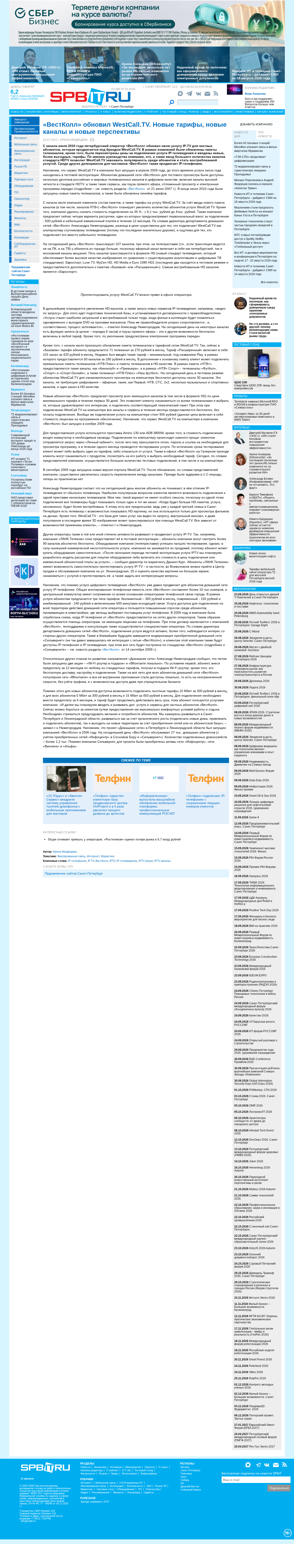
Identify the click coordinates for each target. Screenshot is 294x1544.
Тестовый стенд (174, 111)
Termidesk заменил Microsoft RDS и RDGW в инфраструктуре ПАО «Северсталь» (90, 72)
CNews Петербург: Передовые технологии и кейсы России (255, 993)
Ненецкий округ (21, 493)
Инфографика (245, 111)
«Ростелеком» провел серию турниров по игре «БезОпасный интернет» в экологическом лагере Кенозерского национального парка (22, 348)
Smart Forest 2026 (260, 1359)
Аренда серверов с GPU (95, 1501)
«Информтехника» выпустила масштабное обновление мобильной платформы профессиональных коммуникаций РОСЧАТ (157, 804)
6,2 (14, 91)
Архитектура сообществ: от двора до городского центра (250, 1121)
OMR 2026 (256, 1105)
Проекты (91, 111)
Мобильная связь (25, 144)
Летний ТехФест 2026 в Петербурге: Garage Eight (257, 624)
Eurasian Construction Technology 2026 (255, 958)
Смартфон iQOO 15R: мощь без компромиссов (255, 385)
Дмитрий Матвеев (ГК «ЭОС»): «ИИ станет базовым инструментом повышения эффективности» (36, 72)
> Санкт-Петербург (121, 106)
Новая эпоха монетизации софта (262, 555)
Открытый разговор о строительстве (255, 1042)
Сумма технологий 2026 (254, 1197)
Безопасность (23, 231)
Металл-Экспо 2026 (262, 1297)
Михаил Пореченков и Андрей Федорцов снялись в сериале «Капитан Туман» (254, 184)
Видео (206, 111)
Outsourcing (21, 198)
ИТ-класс (239, 294)
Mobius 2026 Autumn (262, 1189)
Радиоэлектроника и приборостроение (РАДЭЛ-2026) (255, 983)
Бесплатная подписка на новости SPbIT (252, 1473)
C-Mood (254, 631)
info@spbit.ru (28, 1521)
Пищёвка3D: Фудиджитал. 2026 (249, 1408)
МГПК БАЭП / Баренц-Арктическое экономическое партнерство (256, 1319)
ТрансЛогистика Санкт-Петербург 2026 (256, 949)
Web (17, 224)
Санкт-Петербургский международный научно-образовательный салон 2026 (255, 1238)
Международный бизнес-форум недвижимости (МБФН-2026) (253, 727)
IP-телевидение (127, 861)
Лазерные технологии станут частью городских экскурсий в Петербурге (253, 225)
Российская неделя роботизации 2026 (254, 1352)
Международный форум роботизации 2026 (252, 1342)
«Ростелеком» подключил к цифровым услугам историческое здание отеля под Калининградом (23, 377)
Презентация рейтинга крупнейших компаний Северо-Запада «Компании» (257, 1071)
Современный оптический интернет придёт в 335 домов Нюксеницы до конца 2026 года (23, 442)
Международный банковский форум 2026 (252, 967)
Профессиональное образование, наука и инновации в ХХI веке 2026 (257, 1207)
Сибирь (185, 1480)
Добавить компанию (256, 124)
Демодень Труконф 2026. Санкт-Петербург (254, 1274)
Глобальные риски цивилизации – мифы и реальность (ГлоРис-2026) (253, 1331)
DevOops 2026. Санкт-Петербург (256, 1141)
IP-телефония (77, 861)
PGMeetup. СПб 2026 (263, 1090)
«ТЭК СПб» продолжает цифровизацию (250, 158)
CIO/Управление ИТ (25, 245)
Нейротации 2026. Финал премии (253, 788)
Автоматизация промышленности (26, 130)
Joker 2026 (256, 1161)
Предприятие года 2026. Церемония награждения (254, 1051)
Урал (183, 1477)
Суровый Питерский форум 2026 (255, 1265)
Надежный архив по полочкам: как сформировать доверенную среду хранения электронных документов (202, 72)
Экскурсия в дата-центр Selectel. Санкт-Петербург (255, 639)
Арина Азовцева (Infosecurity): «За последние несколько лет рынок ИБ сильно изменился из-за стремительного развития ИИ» (147, 71)
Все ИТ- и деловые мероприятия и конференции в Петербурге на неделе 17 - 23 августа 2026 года (255, 256)
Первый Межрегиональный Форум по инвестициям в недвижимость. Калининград (254, 937)
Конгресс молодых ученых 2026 (253, 1386)
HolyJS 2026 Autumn (262, 1248)
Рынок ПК (20, 166)
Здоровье (20, 259)
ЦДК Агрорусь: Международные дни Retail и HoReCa (253, 900)
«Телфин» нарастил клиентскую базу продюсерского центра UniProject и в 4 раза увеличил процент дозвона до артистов (110, 804)
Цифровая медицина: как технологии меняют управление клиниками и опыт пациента (255, 751)
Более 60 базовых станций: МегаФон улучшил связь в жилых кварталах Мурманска (23, 399)
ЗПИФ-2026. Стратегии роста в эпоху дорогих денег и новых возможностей (257, 715)
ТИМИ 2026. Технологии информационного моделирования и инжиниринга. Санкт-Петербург (255, 887)
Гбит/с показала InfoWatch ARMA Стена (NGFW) (27, 97)
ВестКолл (102, 861)
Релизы (194, 111)
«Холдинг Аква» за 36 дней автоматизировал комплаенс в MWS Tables (254, 416)
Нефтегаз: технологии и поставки (256, 605)
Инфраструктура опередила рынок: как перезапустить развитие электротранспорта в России (253, 670)
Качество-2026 (259, 1015)
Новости (17, 111)
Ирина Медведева (74, 139)
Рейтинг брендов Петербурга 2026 (252, 658)
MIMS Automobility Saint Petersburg (256, 614)
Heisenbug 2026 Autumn (252, 1169)
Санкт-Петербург (191, 1470)
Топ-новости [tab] (265, 134)
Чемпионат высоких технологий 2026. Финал (254, 850)
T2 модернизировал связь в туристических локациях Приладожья (24, 420)
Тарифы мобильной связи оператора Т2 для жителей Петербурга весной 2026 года (262, 575)
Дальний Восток (190, 1486)
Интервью (51, 111)
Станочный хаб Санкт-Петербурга (256, 1228)
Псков (15, 454)
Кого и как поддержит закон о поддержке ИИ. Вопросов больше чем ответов (260, 103)
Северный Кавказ (191, 1489)
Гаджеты (20, 253)
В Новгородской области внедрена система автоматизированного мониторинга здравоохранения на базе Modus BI (25, 318)
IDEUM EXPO (257, 975)
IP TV (91, 861)
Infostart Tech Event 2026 (254, 1132)
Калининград (20, 366)
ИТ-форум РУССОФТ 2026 (255, 1033)
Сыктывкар (19, 475)
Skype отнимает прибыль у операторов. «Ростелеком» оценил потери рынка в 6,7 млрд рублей (114, 839)
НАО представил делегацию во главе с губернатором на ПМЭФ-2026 (24, 502)
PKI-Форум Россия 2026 (253, 859)
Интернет (20, 138)
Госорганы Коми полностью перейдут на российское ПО (21, 484)
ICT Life (126, 1470)
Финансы (20, 218)
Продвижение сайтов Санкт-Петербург (21, 271)
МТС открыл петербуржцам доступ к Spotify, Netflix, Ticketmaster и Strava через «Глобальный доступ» (252, 240)
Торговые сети (23, 179)
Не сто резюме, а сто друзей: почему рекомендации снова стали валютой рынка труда (263, 330)
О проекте (27, 1478)
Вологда (17, 431)
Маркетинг (21, 173)
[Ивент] (24, 541)
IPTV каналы (162, 861)
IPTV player (146, 861)
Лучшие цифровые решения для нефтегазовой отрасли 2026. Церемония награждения (254, 806)
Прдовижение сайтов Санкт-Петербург (74, 873)
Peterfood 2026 (258, 1366)
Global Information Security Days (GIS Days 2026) (253, 1082)
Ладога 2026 (257, 687)
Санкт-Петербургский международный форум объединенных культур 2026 (255, 1006)
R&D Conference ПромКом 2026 (252, 1060)
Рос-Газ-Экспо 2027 (262, 1446)
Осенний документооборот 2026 (249, 1256)
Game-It (254, 817)
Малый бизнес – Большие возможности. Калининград (252, 1307)
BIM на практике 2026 (263, 926)
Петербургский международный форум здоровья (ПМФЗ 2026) (256, 1152)
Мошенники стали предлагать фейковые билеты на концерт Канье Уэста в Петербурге (254, 211)
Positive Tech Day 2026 (264, 910)
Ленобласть (19, 287)
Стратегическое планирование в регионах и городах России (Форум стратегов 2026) (256, 1287)
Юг (182, 1483)
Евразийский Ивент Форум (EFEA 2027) (254, 1426)
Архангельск (20, 331)
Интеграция (22, 160)
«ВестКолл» (136, 189)
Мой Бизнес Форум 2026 (254, 772)
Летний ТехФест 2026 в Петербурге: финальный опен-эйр (257, 695)
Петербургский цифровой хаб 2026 (251, 704)
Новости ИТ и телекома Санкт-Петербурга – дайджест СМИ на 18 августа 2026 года (257, 74)
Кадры (18, 205)
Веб (149, 1486)
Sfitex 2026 (256, 1372)
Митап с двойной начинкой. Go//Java (252, 649)
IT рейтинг (151, 111)
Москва (185, 1467)
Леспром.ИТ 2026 (260, 1111)
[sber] (147, 23)
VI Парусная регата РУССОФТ (254, 1023)
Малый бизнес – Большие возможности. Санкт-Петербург (254, 1396)
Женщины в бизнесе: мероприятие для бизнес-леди (255, 918)
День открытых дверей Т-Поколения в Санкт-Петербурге (256, 596)
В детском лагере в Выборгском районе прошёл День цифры (24, 295)
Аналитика (33, 111)
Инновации (21, 237)
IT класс (105, 111)
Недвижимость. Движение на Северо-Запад (252, 763)
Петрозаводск (20, 410)
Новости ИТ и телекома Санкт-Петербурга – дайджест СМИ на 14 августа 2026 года (255, 270)
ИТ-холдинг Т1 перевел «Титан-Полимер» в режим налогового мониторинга (23, 464)
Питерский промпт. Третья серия (254, 1417)
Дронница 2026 (259, 681)
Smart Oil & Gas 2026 (262, 795)
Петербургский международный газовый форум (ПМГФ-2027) (255, 1437)
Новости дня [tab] (241, 134)
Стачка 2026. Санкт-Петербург (255, 1098)
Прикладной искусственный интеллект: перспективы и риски (251, 1180)
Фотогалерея (223, 111)
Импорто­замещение (21, 121)
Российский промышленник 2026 (249, 1218)
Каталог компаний (270, 111)
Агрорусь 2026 (258, 876)
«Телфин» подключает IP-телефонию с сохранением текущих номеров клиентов (206, 801)
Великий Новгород (24, 305)
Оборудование (24, 186)
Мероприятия (71, 111)
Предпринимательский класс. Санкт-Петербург (256, 825)
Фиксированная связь (24, 152)
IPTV (112, 861)
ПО (16, 192)
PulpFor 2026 (257, 1378)
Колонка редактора (259, 88)
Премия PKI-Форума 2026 (255, 868)
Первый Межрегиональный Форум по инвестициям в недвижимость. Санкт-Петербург (254, 837)
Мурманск (18, 389)
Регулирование (24, 211)
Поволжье (186, 1473)
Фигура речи (88, 1473)
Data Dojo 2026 (259, 780)
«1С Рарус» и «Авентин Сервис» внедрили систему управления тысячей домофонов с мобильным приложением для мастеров (66, 804)
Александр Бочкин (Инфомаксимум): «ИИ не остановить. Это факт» (263, 483)
